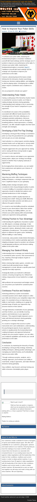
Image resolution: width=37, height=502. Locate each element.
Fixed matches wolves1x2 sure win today (16, 1)
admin (5, 31)
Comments (23, 31)
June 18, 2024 (14, 31)
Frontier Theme (31, 500)
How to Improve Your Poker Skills (18, 28)
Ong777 (27, 67)
